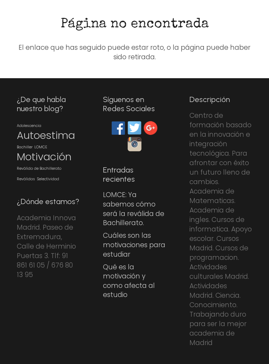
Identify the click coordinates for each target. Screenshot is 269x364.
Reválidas (26, 179)
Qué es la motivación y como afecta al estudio (129, 281)
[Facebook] (118, 128)
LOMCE (40, 147)
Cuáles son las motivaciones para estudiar (134, 245)
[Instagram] (134, 144)
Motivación (44, 156)
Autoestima (46, 135)
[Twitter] (134, 128)
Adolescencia (29, 125)
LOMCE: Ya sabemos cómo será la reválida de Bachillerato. (133, 209)
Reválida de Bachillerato (39, 168)
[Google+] (151, 128)
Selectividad (48, 179)
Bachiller (25, 147)
